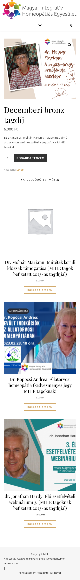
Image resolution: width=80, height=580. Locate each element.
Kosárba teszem (30, 158)
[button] (69, 44)
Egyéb (20, 169)
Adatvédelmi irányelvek (31, 558)
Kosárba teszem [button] (40, 290)
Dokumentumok (55, 558)
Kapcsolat (10, 558)
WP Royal (55, 572)
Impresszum (11, 563)
